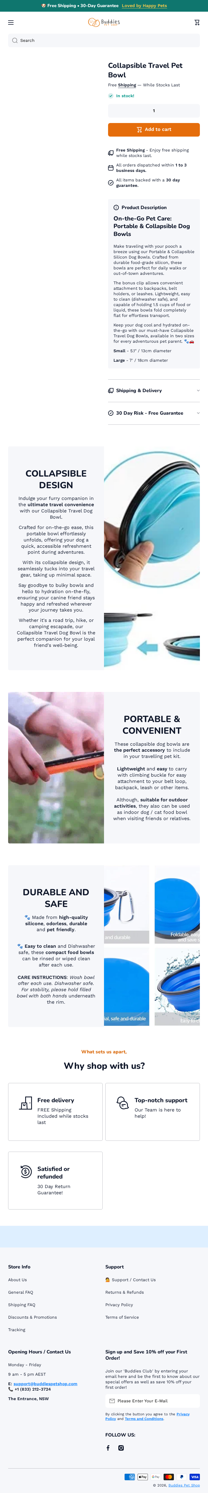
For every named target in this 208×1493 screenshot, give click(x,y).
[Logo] (104, 22)
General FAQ (20, 1292)
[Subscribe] (193, 1401)
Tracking (16, 1329)
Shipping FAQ (21, 1304)
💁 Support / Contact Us (130, 1279)
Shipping (127, 85)
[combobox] (104, 40)
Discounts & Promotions (32, 1317)
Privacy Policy (119, 1304)
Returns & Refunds (124, 1292)
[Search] (13, 40)
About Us (17, 1279)
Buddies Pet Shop (184, 1485)
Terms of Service (122, 1317)
